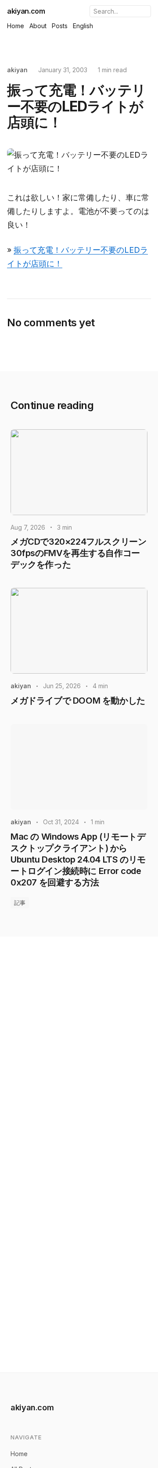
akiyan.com (26, 11)
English (83, 26)
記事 (19, 902)
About (38, 26)
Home (15, 26)
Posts (60, 26)
